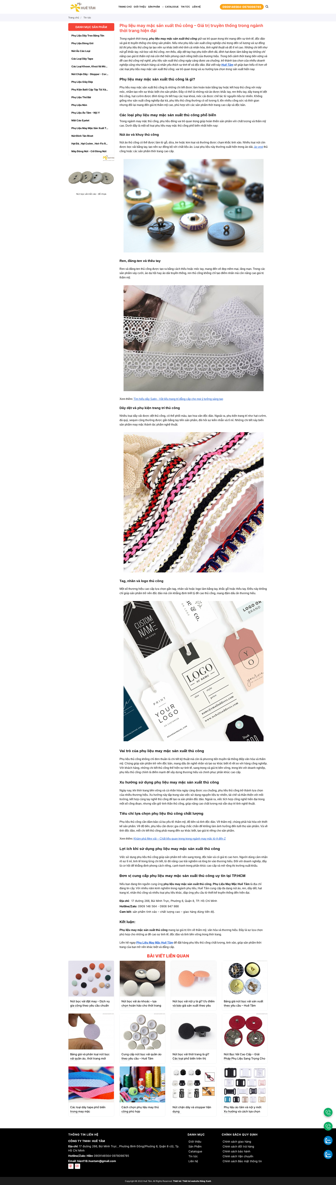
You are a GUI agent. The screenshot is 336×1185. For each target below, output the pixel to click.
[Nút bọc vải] (91, 178)
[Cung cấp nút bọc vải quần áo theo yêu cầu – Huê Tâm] (142, 1031)
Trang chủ (125, 6)
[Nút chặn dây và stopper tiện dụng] (193, 1084)
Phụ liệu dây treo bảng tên (87, 35)
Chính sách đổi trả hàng (238, 1146)
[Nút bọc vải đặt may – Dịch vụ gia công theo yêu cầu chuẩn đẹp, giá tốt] (91, 978)
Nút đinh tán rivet (82, 135)
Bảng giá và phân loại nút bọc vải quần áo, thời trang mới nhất (90, 1058)
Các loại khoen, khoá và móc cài (91, 66)
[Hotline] (328, 1112)
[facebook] (71, 1166)
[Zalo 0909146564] (328, 1140)
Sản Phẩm (154, 6)
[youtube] (77, 1166)
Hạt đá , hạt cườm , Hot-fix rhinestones (92, 143)
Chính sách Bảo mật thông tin (242, 1161)
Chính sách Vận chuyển (238, 1156)
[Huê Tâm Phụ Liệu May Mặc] (82, 6)
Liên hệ (196, 6)
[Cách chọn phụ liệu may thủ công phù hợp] (142, 1084)
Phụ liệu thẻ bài (81, 97)
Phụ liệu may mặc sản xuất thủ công (92, 128)
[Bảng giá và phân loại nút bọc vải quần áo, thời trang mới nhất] (91, 1031)
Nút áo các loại (80, 50)
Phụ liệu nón (79, 104)
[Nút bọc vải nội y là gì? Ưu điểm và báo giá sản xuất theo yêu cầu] (193, 978)
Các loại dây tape (82, 58)
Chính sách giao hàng (237, 1141)
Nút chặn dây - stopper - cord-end (92, 74)
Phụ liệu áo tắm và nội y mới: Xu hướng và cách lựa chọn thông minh (243, 1111)
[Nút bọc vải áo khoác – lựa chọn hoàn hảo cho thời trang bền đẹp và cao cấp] (142, 978)
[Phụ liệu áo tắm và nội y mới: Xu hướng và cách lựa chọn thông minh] (245, 1084)
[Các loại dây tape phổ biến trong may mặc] (91, 1084)
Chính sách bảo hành (236, 1151)
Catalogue (172, 6)
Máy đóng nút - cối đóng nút (88, 151)
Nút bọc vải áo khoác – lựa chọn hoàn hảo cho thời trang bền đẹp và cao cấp (141, 1005)
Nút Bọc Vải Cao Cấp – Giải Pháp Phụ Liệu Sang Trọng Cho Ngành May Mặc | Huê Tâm (244, 1058)
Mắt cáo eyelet (80, 120)
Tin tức (185, 6)
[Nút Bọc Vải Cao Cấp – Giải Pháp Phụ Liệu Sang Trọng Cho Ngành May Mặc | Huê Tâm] (245, 1031)
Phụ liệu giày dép (82, 81)
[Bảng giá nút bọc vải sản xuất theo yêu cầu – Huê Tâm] (245, 978)
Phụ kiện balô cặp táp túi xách (90, 89)
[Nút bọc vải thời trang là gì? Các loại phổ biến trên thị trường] (193, 1031)
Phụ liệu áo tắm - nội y (85, 112)
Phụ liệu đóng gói (82, 43)
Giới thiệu (140, 6)
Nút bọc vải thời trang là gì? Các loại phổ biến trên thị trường (191, 1058)
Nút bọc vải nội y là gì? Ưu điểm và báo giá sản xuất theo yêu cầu (194, 1005)
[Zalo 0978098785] (328, 1154)
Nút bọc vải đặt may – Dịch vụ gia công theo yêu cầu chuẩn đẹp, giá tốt (90, 1005)
